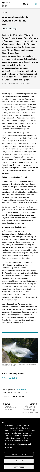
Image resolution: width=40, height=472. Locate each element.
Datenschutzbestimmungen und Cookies (18, 445)
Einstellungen (19, 454)
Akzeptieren (19, 467)
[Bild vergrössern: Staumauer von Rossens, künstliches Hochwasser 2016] (20, 350)
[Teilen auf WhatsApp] (20, 396)
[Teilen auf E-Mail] (23, 396)
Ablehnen (19, 461)
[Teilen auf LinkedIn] (17, 396)
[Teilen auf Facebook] (14, 396)
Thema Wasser (21, 390)
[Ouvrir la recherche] (36, 4)
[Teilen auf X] (11, 396)
